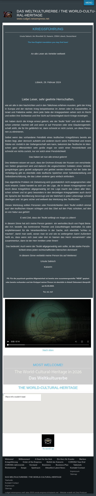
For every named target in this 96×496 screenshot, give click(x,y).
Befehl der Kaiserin (55, 462)
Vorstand (33, 465)
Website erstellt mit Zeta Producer (73, 492)
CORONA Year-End (76, 462)
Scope (23, 468)
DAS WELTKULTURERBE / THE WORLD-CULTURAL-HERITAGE (33, 477)
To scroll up (48, 448)
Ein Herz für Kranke (65, 459)
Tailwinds (77, 465)
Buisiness (46, 465)
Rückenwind (10, 468)
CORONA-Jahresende (14, 465)
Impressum (75, 471)
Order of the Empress (32, 462)
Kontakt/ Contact (77, 468)
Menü (89, 2)
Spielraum (35, 468)
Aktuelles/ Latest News (55, 468)
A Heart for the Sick (43, 459)
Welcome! (9, 459)
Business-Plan (62, 465)
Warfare (82, 459)
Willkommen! (24, 459)
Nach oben (48, 350)
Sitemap (73, 474)
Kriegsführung (11, 462)
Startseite (9, 480)
